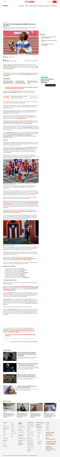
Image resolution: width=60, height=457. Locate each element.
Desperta (39, 432)
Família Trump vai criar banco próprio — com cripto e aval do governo (32, 82)
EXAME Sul (29, 428)
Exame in (39, 428)
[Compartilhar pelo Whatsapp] (3, 57)
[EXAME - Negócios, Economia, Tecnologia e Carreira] (30, 2)
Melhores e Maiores (30, 446)
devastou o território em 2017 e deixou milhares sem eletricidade (18, 211)
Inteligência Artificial (5, 441)
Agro (38, 439)
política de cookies (16, 455)
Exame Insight (5, 438)
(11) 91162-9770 (50, 435)
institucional (5, 455)
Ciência (12, 435)
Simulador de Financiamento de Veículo (21, 444)
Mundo (5, 6)
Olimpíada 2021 (31, 338)
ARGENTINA (47, 5)
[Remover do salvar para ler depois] (14, 57)
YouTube (47, 424)
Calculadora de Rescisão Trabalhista (21, 438)
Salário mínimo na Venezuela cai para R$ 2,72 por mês (49, 41)
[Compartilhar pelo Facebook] (5, 57)
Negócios (4, 444)
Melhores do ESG (30, 447)
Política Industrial (30, 441)
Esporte (12, 428)
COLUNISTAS (5, 446)
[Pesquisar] (6, 2)
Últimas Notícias (6, 426)
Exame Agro (13, 429)
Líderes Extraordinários (30, 438)
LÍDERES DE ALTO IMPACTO (6, 429)
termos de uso (10, 455)
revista (39, 424)
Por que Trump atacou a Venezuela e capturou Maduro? (48, 45)
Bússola (28, 430)
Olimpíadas (24, 338)
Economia (4, 434)
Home (4, 22)
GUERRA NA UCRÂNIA (32, 5)
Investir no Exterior (30, 435)
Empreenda (40, 441)
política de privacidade (23, 455)
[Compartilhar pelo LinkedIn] (7, 57)
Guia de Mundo (21, 5)
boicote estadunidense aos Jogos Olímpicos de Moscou (23, 258)
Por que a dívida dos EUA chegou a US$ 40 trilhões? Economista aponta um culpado (20, 82)
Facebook (47, 429)
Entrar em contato (49, 433)
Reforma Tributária (30, 424)
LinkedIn (47, 426)
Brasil (4, 431)
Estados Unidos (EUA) (17, 338)
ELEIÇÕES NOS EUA (53, 5)
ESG (4, 436)
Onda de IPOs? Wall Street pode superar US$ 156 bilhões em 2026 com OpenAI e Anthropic (8, 82)
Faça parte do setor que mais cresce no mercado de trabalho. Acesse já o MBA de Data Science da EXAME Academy (21, 88)
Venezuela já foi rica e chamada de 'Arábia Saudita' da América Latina (49, 37)
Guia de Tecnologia (21, 427)
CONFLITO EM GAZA (40, 5)
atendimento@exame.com (50, 439)
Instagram (47, 428)
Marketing (13, 426)
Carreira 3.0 (40, 430)
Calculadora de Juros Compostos (21, 441)
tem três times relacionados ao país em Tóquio (22, 286)
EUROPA (26, 5)
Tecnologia (13, 431)
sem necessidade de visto (20, 118)
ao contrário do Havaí (28, 120)
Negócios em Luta (30, 440)
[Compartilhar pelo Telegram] (8, 57)
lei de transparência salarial (32, 455)
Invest (39, 437)
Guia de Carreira (21, 432)
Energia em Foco (30, 433)
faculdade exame (41, 422)
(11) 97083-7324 (50, 448)
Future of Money (14, 433)
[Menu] (4, 2)
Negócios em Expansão (29, 450)
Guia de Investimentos (20, 430)
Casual (12, 424)
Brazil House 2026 (30, 426)
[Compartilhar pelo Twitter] (10, 57)
